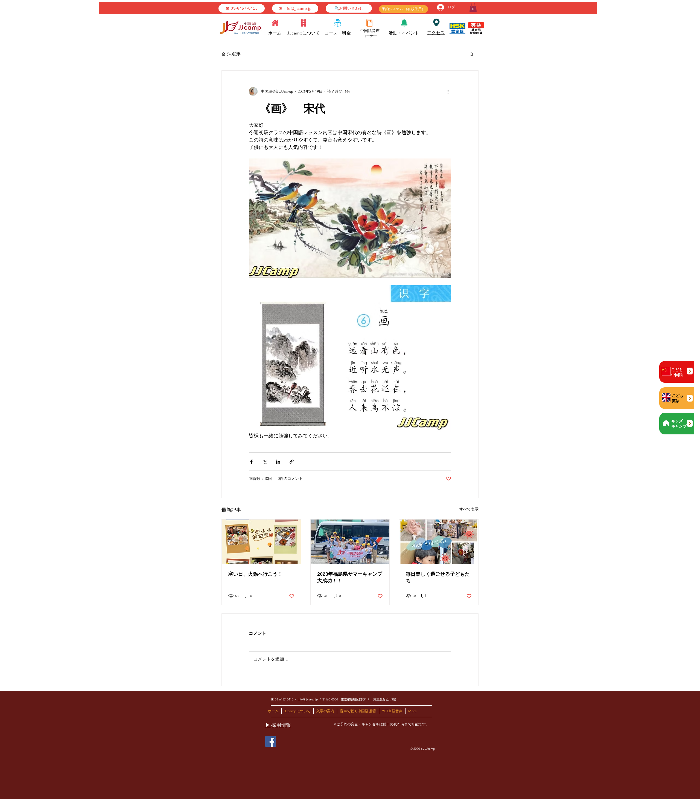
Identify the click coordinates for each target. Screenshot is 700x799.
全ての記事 (231, 53)
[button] (473, 7)
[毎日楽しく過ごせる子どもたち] (438, 542)
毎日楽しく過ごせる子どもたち (438, 577)
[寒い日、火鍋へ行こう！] (261, 542)
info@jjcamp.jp (308, 699)
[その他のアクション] (448, 91)
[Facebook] (270, 741)
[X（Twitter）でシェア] (264, 461)
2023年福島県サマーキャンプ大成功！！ (349, 577)
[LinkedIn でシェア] (278, 461)
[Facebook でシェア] (251, 461)
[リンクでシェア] (291, 461)
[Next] (690, 371)
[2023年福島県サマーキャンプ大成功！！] (350, 542)
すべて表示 (469, 509)
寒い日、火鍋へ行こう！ (255, 574)
